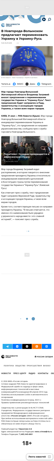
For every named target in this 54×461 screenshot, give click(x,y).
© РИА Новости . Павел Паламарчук (12, 78)
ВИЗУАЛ (46, 365)
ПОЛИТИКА (9, 365)
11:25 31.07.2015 (6, 43)
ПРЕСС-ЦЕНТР (19, 373)
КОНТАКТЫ (43, 373)
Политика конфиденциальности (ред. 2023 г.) (21, 400)
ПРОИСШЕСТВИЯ (34, 365)
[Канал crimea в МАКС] (46, 346)
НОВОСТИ (6, 373)
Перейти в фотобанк (31, 78)
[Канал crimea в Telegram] (7, 346)
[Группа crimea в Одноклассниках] (37, 346)
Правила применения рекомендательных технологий (25, 402)
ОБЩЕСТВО (20, 365)
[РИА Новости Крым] (10, 25)
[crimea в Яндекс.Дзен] (27, 346)
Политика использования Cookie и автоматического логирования (24, 396)
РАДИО (32, 373)
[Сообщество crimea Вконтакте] (17, 346)
